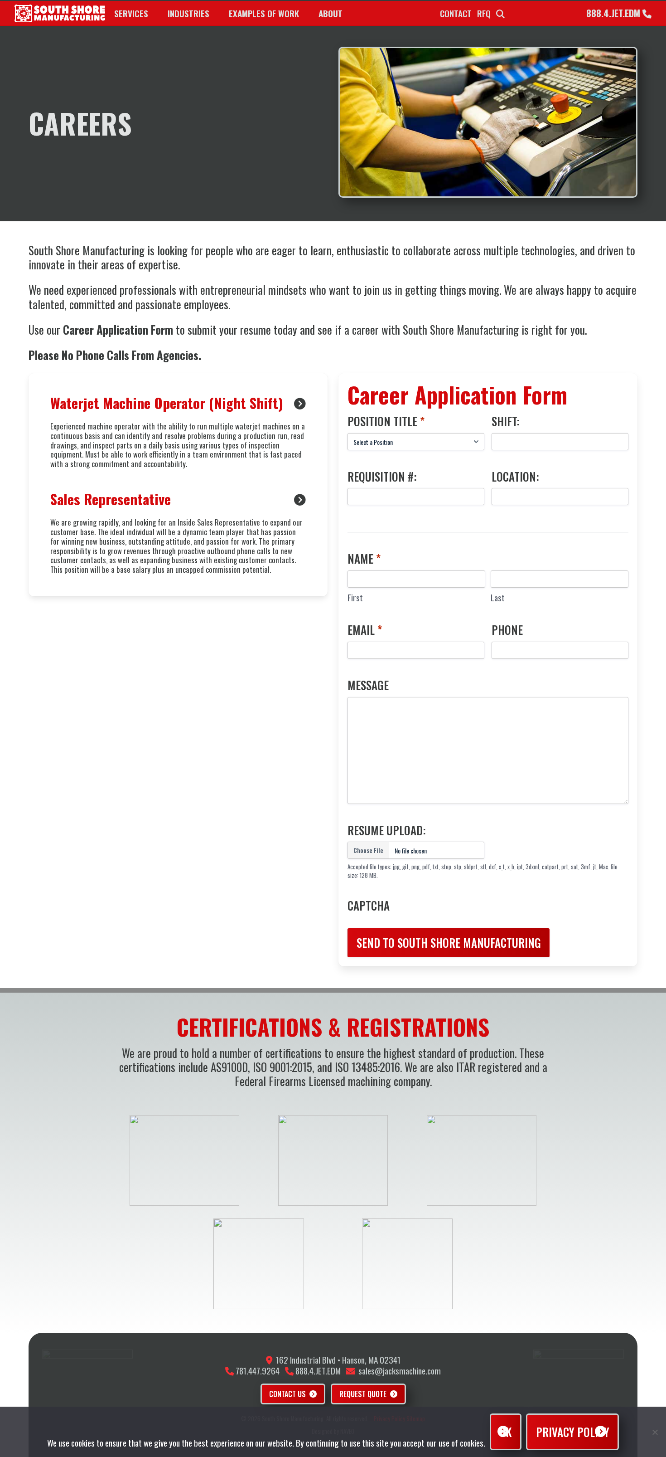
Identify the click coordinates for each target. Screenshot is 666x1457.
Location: (515, 476)
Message (368, 685)
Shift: (506, 421)
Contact (456, 13)
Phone (507, 630)
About (331, 13)
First (355, 597)
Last (498, 597)
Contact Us (287, 1394)
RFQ (484, 13)
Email (364, 630)
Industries (188, 13)
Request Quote (362, 1394)
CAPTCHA (368, 905)
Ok (505, 1431)
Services (131, 13)
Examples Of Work (264, 13)
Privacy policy (572, 1431)
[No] (654, 1432)
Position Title (386, 421)
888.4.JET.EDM (614, 13)
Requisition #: (382, 476)
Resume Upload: (386, 830)
